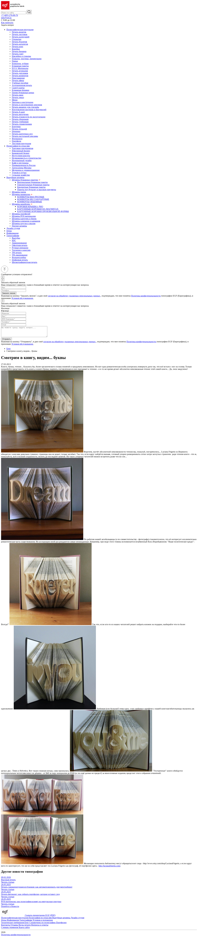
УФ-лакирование (19, 255)
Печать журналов (20, 71)
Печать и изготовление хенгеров (27, 105)
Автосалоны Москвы (21, 168)
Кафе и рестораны (20, 163)
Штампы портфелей (21, 214)
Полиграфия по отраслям (18, 146)
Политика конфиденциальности (146, 296)
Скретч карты (18, 88)
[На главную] (12, 9)
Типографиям (12, 235)
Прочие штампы (19, 226)
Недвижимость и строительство (26, 158)
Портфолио (61, 922)
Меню (15, 100)
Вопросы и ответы (39, 925)
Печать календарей (20, 37)
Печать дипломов (20, 73)
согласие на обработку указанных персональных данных (74, 296)
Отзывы (15, 925)
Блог (8, 348)
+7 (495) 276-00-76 (9, 15)
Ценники (16, 131)
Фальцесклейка (19, 257)
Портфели (16, 141)
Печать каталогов (20, 44)
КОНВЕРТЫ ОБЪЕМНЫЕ (29, 202)
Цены (9, 231)
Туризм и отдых (19, 172)
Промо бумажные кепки (23, 92)
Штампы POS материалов (24, 216)
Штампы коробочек (21, 204)
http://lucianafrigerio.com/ (109, 866)
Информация (12, 233)
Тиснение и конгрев (21, 250)
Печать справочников (22, 124)
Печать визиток (19, 32)
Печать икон (17, 95)
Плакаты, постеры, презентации (26, 59)
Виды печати (25, 925)
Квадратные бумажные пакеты (31, 187)
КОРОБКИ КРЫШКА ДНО (30, 206)
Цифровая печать (20, 260)
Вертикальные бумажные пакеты (32, 182)
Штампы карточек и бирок (24, 218)
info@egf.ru (6, 18)
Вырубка (16, 238)
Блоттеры (16, 126)
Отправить (6, 339)
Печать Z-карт (18, 112)
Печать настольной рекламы (25, 136)
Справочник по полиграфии (42, 922)
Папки (15, 61)
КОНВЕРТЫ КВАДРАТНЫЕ (30, 197)
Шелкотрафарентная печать (24, 262)
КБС (14, 240)
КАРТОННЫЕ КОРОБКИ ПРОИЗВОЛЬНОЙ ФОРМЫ (43, 211)
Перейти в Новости (10, 906)
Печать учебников (20, 122)
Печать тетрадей (19, 129)
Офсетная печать (19, 245)
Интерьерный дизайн (22, 160)
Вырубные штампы (15, 177)
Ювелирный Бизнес (21, 151)
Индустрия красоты (21, 155)
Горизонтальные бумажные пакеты (33, 185)
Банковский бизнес (20, 153)
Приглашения (18, 78)
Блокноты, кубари (20, 63)
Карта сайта (24, 927)
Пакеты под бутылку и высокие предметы (36, 189)
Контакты (6, 925)
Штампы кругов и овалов (23, 223)
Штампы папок (19, 192)
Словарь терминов (10, 927)
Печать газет (17, 54)
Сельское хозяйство (21, 175)
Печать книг (17, 46)
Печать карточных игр (22, 134)
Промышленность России (24, 165)
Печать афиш (18, 80)
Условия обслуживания (22, 298)
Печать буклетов (19, 42)
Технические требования (13, 922)
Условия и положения (43, 920)
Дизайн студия (13, 228)
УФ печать (17, 252)
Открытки (16, 39)
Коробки (16, 49)
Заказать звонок (8, 293)
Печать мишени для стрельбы (25, 107)
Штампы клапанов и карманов (26, 221)
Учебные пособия (20, 83)
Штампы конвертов (21, 194)
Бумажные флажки (20, 90)
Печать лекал (18, 97)
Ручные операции (20, 248)
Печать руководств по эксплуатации (28, 117)
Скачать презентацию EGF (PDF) (40, 915)
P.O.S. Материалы (20, 68)
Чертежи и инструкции (22, 102)
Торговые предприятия (22, 148)
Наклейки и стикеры (21, 56)
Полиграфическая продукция (19, 29)
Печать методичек (20, 114)
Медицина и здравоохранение (26, 170)
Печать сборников (20, 119)
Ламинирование (19, 243)
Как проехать (7, 22)
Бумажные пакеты (20, 66)
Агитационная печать (22, 85)
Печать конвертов (20, 75)
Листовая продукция (21, 143)
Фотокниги (17, 138)
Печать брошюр (19, 51)
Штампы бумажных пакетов (25, 180)
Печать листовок (19, 34)
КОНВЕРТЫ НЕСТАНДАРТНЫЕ (33, 199)
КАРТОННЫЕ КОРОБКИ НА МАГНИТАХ (37, 209)
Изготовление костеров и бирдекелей (29, 109)
